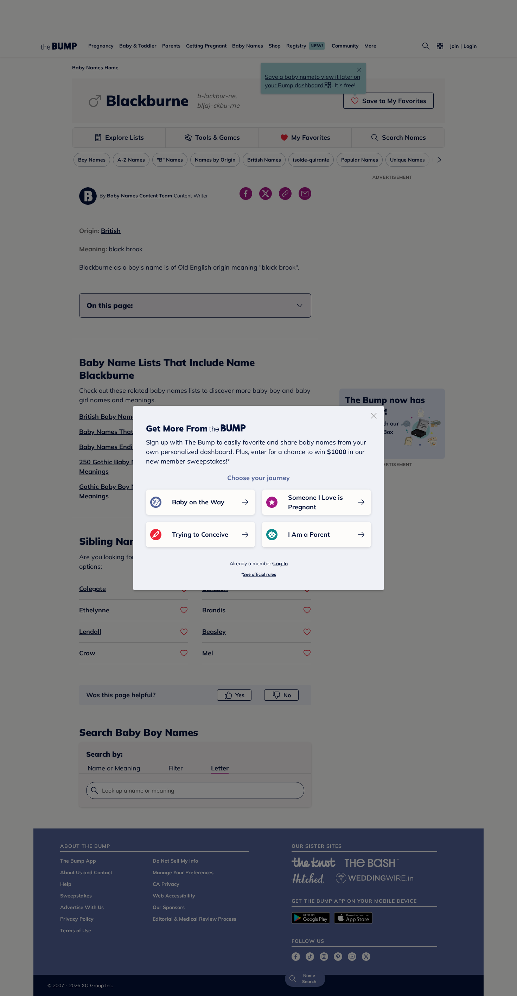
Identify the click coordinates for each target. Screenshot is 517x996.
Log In (280, 563)
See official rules (259, 574)
